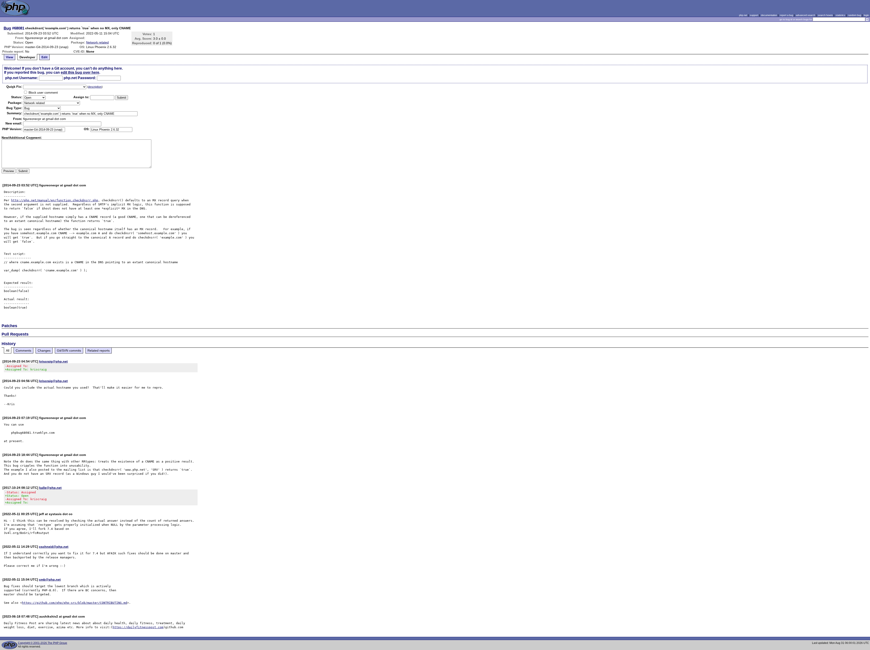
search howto (825, 15)
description (95, 86)
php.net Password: (80, 78)
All (7, 350)
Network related (97, 42)
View (9, 57)
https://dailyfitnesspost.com (138, 627)
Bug (7, 28)
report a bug (786, 15)
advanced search (805, 15)
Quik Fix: (14, 86)
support (754, 15)
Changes (44, 350)
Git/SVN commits (69, 350)
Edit (44, 57)
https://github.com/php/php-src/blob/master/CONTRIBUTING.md (74, 602)
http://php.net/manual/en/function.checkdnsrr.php (54, 200)
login (866, 15)
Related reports (98, 350)
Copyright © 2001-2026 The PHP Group (42, 643)
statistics (840, 15)
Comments (23, 350)
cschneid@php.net (53, 546)
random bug (854, 15)
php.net (743, 15)
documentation (769, 15)
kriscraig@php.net (53, 361)
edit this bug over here (80, 72)
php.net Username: (21, 78)
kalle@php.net (50, 487)
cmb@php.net (50, 579)
